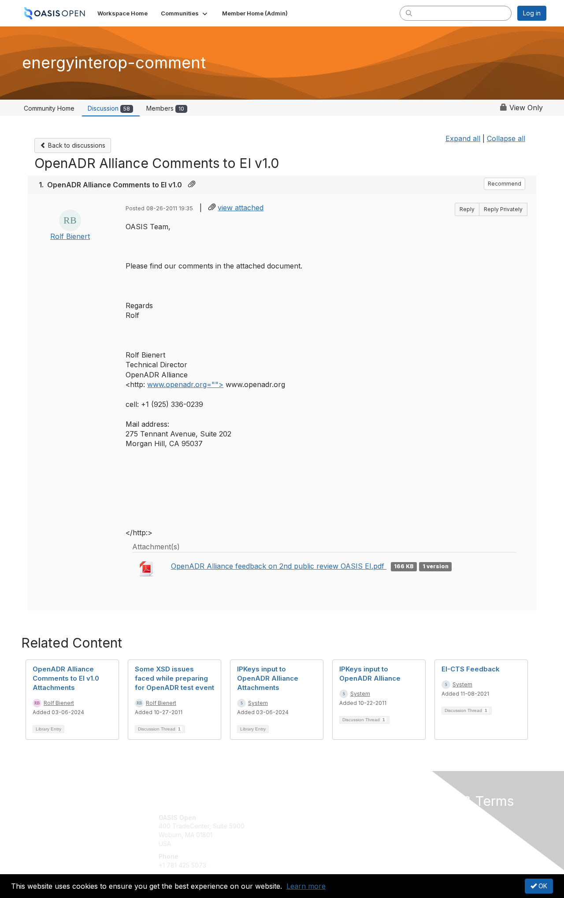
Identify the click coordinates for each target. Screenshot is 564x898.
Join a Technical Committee (326, 843)
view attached (240, 207)
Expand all (462, 138)
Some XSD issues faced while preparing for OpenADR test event (174, 678)
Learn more (306, 886)
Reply (467, 209)
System (258, 703)
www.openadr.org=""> (185, 384)
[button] (184, 13)
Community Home (49, 108)
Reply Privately (503, 209)
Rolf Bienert (70, 236)
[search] (409, 13)
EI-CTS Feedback (471, 669)
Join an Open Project (316, 830)
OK (542, 886)
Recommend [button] (504, 183)
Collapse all (506, 138)
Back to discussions (75, 145)
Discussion (109, 108)
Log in (532, 13)
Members (165, 108)
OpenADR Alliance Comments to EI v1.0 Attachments (66, 678)
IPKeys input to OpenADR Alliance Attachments (267, 678)
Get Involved (304, 817)
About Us (426, 817)
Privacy (423, 826)
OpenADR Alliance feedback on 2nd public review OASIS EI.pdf (278, 566)
